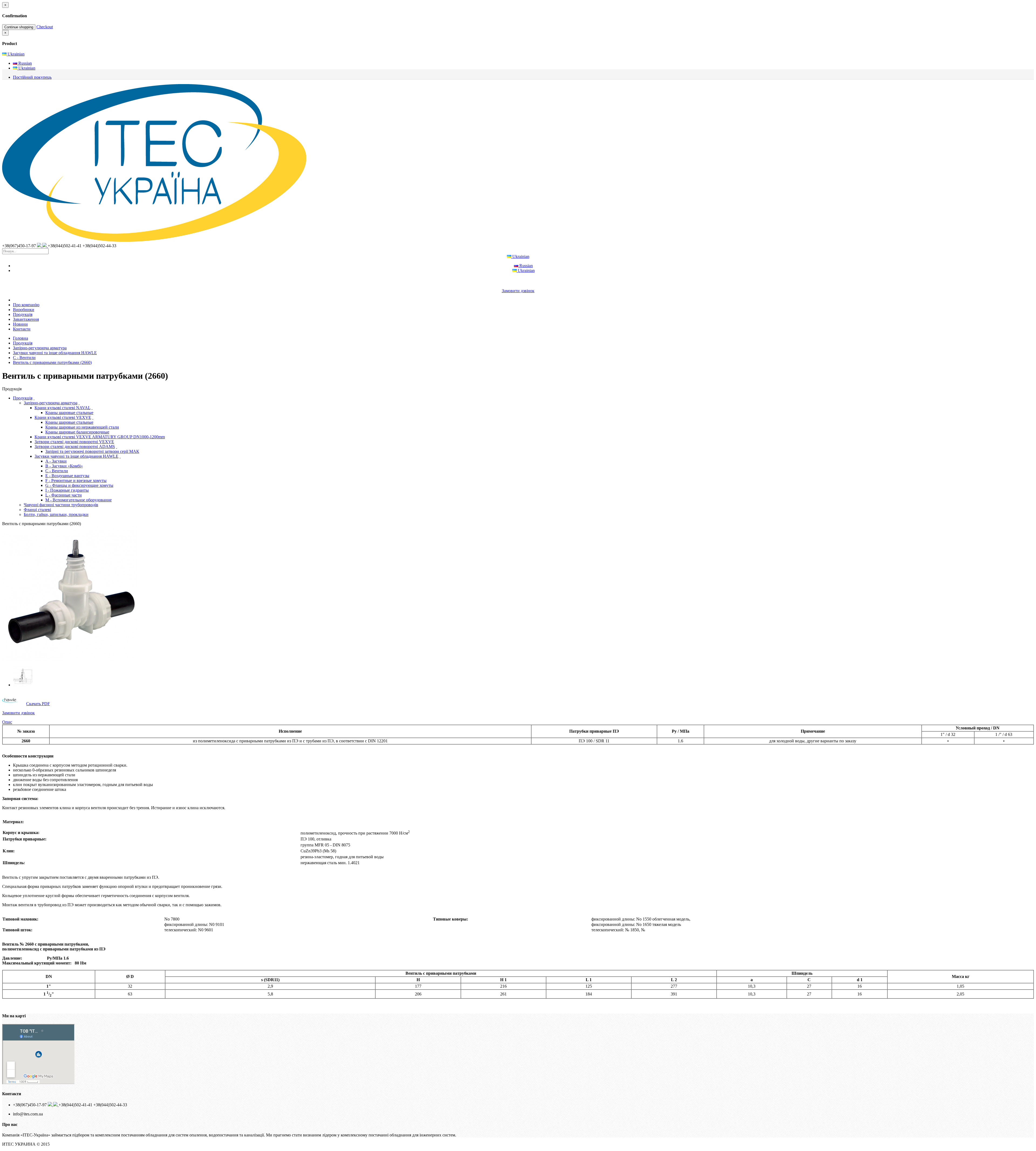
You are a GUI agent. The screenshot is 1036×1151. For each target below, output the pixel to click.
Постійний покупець (32, 77)
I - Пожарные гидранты (67, 490)
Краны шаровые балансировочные (77, 432)
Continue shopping (18, 27)
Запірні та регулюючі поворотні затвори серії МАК (92, 451)
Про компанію (26, 304)
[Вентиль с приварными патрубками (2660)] (69, 659)
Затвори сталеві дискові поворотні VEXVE (74, 441)
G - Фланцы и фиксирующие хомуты (79, 485)
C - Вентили (24, 357)
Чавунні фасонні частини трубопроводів (61, 504)
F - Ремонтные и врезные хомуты (76, 480)
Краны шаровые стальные (69, 412)
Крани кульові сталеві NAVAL (62, 407)
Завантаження (26, 319)
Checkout (44, 27)
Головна (20, 338)
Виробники (23, 309)
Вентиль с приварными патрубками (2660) (52, 362)
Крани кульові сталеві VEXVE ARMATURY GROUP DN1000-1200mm (100, 437)
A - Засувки (56, 461)
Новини (20, 324)
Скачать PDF (38, 703)
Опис (7, 722)
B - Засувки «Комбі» (64, 466)
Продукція (22, 314)
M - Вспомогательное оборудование (78, 500)
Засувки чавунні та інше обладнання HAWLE (55, 352)
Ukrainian (15, 54)
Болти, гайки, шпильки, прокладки (56, 514)
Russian (24, 63)
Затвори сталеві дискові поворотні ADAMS (75, 446)
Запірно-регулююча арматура (40, 348)
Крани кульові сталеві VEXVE (63, 417)
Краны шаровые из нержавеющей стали (82, 427)
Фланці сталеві (37, 509)
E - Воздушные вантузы (67, 475)
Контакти (21, 329)
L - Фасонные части (63, 495)
